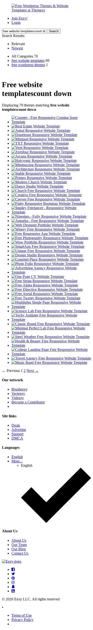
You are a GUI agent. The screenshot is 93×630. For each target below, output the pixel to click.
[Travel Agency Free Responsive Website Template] (51, 358)
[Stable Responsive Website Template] (41, 173)
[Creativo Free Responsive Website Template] (46, 195)
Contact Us (19, 553)
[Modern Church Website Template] (39, 182)
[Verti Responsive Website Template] (39, 148)
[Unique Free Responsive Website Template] (45, 251)
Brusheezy (19, 389)
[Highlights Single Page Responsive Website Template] (51, 307)
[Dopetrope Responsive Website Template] (44, 135)
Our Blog (18, 549)
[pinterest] (13, 578)
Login (16, 23)
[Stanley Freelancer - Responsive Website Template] (51, 212)
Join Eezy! (19, 18)
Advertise (18, 430)
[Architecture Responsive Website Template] (45, 169)
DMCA (17, 438)
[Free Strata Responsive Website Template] (44, 281)
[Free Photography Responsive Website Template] (49, 238)
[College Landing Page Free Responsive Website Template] (51, 354)
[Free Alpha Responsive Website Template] (44, 285)
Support (17, 434)
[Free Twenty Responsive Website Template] (45, 298)
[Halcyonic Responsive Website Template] (44, 161)
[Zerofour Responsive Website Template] (43, 152)
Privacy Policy (22, 620)
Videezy (17, 398)
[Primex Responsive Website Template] (41, 178)
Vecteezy (18, 394)
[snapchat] (13, 587)
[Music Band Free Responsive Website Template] (49, 362)
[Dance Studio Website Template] (37, 186)
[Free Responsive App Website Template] (43, 234)
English (17, 457)
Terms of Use (21, 615)
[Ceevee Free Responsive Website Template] (45, 199)
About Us (18, 540)
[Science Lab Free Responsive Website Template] (49, 311)
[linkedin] (13, 591)
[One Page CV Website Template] (37, 277)
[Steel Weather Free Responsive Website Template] (50, 337)
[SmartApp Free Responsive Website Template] (47, 246)
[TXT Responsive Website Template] (40, 143)
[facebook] (13, 569)
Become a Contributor (28, 402)
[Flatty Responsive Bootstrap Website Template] (48, 203)
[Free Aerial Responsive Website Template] (44, 294)
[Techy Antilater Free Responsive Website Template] (51, 320)
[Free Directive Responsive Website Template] (47, 289)
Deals (15, 425)
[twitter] (13, 574)
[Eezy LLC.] (11, 561)
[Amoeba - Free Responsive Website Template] (47, 221)
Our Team (19, 545)
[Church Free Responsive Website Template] (45, 191)
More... (16, 461)
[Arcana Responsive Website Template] (41, 156)
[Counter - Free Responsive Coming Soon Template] (51, 122)
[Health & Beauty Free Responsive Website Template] (51, 345)
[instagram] (13, 582)
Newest (17, 48)
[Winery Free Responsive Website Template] (45, 229)
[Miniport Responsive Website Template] (42, 139)
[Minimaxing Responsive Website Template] (45, 165)
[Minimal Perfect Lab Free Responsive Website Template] (51, 332)
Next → (32, 371)
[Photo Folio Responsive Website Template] (45, 264)
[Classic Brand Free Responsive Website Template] (50, 324)
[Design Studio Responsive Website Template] (47, 255)
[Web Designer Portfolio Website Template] (44, 225)
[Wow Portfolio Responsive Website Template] (47, 242)
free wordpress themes (28, 65)
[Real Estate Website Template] (35, 126)
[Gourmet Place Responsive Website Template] (47, 259)
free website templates (28, 60)
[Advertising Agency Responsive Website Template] (51, 272)
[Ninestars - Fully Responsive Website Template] (48, 216)
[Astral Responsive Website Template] (40, 130)
